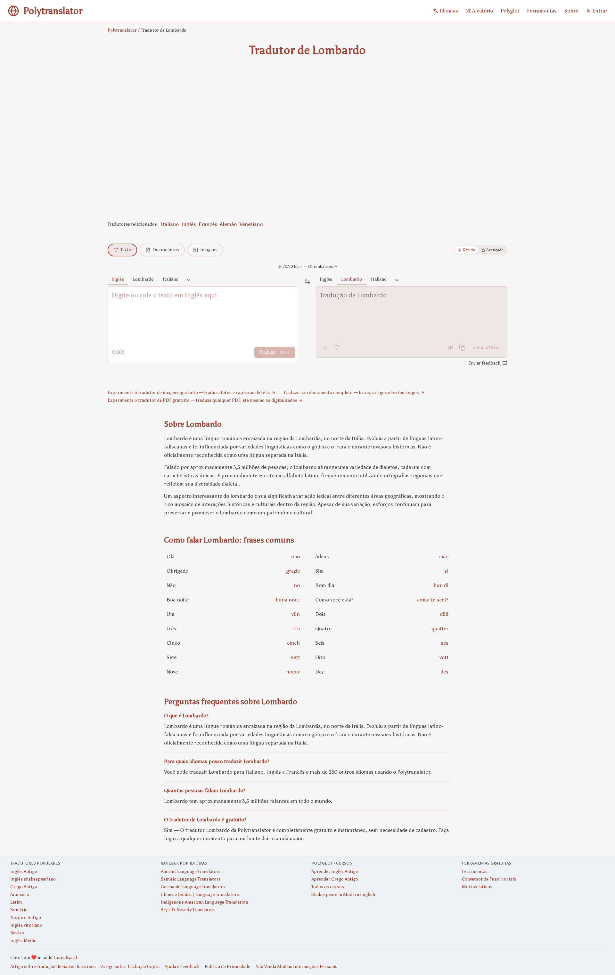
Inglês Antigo (23, 871)
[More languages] (189, 280)
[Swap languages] (307, 281)
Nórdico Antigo (25, 917)
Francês (208, 224)
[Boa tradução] (325, 347)
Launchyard (65, 957)
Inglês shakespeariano (33, 879)
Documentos (165, 250)
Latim (16, 902)
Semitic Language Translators (191, 879)
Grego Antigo (23, 887)
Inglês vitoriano (26, 925)
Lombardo (143, 279)
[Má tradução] (337, 347)
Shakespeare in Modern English (343, 894)
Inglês (188, 224)
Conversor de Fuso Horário (489, 879)
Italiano (170, 224)
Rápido (469, 250)
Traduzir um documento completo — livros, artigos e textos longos (351, 392)
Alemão (228, 224)
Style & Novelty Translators (188, 910)
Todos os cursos (327, 887)
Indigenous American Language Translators (204, 902)
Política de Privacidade (227, 966)
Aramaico (19, 894)
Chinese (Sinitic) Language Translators (200, 894)
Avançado (495, 250)
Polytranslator (122, 30)
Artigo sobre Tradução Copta (130, 966)
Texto (125, 250)
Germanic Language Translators (193, 887)
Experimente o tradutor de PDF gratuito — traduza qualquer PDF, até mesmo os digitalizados (202, 400)
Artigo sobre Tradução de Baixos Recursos (53, 966)
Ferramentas (475, 871)
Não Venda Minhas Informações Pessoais (296, 966)
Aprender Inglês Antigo (334, 871)
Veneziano (251, 224)
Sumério (19, 910)
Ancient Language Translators (191, 871)
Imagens (208, 250)
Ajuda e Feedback (182, 966)
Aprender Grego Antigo (334, 879)
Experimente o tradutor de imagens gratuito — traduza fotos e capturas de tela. (189, 392)
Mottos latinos (477, 887)
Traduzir (274, 352)
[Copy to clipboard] (462, 347)
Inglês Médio (23, 940)
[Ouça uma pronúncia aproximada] (450, 347)
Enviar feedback (484, 363)
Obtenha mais (320, 266)
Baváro (17, 933)
